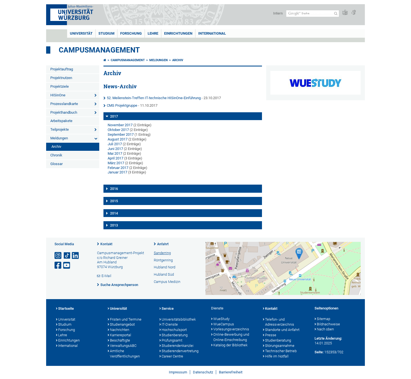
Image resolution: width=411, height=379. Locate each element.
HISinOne (57, 95)
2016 (114, 189)
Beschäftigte (120, 340)
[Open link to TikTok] (67, 256)
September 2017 (121, 134)
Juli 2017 (115, 144)
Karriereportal (120, 335)
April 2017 (115, 158)
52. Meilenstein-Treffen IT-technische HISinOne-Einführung (154, 98)
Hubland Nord (164, 267)
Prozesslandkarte (64, 104)
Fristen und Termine (125, 319)
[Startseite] (104, 60)
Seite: (319, 352)
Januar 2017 (117, 172)
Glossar (56, 164)
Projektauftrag (61, 69)
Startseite (66, 308)
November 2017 (120, 125)
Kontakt (106, 244)
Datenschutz (203, 372)
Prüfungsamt (172, 340)
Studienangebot (122, 324)
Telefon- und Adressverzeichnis (279, 322)
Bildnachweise (328, 324)
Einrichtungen (178, 33)
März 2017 (116, 163)
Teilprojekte (59, 129)
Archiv (56, 146)
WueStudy (221, 319)
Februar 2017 (118, 168)
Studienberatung (175, 335)
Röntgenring (163, 260)
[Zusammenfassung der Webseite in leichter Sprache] (345, 13)
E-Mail (106, 276)
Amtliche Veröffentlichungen (125, 353)
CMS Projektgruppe (122, 105)
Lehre (153, 33)
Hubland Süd (164, 274)
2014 (114, 213)
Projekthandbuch (63, 112)
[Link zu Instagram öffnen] (58, 256)
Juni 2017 (115, 149)
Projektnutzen (61, 78)
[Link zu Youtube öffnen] (67, 265)
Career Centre (172, 356)
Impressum (178, 372)
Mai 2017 (115, 153)
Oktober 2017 (118, 130)
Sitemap (323, 319)
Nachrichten (119, 330)
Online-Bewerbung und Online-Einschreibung (231, 337)
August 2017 (117, 139)
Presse (270, 335)
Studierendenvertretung (180, 351)
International (212, 33)
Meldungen (59, 138)
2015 (114, 201)
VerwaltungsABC (123, 346)
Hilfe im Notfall (277, 356)
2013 (114, 225)
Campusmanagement (99, 50)
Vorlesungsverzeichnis (231, 329)
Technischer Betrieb (281, 351)
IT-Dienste (170, 324)
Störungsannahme (279, 346)
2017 (114, 116)
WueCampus (223, 324)
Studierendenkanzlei (177, 346)
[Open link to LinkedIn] (76, 256)
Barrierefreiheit (230, 372)
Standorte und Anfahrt (282, 330)
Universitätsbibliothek (179, 319)
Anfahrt (163, 244)
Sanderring (162, 253)
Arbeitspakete (61, 121)
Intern (278, 13)
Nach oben (325, 329)
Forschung (131, 33)
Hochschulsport (174, 330)
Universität (81, 33)
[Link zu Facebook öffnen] (58, 265)
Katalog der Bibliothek (230, 345)
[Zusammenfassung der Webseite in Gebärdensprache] (353, 13)
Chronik (56, 155)
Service (168, 308)
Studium (106, 33)
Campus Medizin (167, 282)
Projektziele (59, 86)
